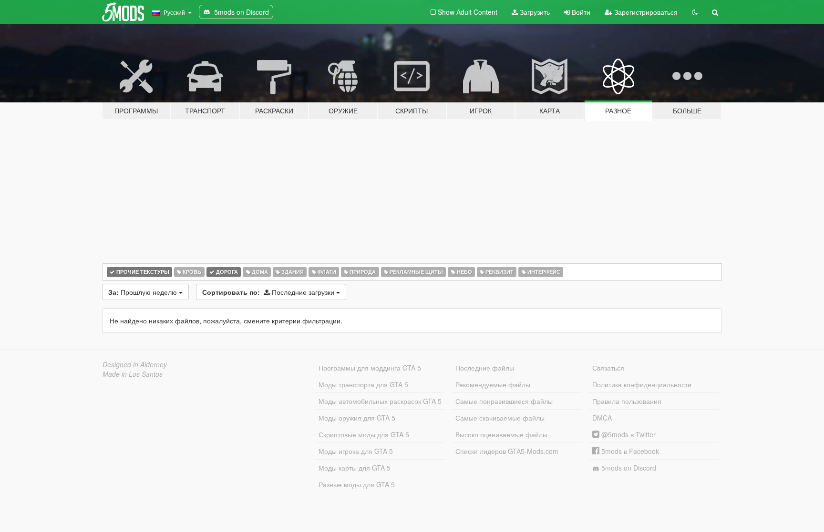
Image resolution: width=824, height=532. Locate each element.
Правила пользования (626, 401)
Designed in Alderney (135, 364)
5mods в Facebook (629, 451)
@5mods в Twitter (627, 434)
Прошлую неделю (143, 292)
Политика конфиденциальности (641, 384)
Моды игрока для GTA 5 (356, 451)
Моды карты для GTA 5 (355, 467)
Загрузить (534, 12)
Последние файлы (484, 367)
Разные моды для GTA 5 (357, 484)
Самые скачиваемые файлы (500, 417)
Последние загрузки (269, 292)
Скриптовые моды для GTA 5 (364, 434)
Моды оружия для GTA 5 (357, 417)
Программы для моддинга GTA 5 (370, 367)
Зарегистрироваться (645, 12)
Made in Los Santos (133, 374)
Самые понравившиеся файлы (504, 401)
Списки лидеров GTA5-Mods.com (506, 451)
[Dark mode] (695, 12)
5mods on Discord (627, 467)
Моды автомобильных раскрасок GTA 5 (380, 401)
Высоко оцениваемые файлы (501, 434)
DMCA (602, 417)
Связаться (608, 367)
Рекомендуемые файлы (492, 384)
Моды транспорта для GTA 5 (363, 384)
